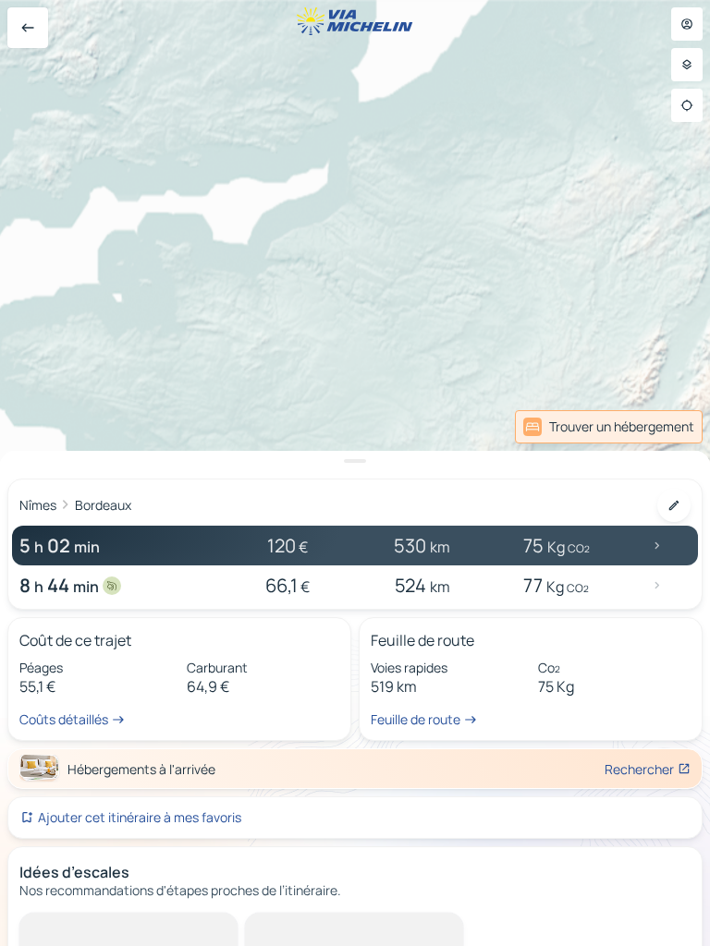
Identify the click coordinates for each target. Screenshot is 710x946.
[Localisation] (687, 105)
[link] (662, 426)
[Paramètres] (687, 64)
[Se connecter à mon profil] (687, 24)
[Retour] (27, 27)
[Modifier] (674, 505)
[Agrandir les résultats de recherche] (355, 461)
